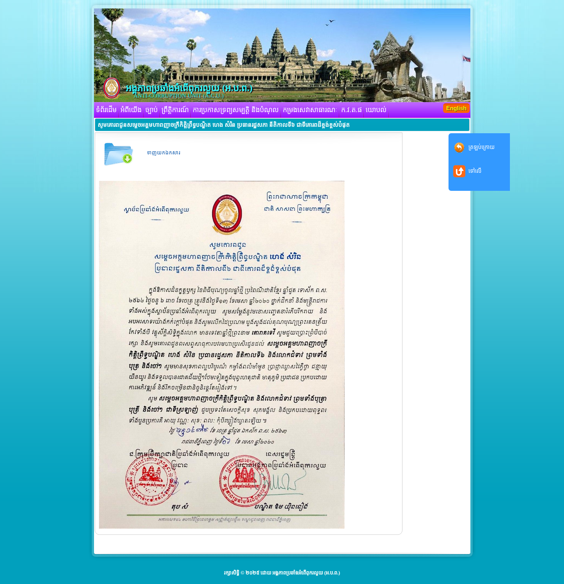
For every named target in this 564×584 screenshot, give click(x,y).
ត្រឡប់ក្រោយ (481, 147)
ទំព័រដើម (106, 110)
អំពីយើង (131, 110)
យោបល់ (376, 110)
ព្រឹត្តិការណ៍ (175, 110)
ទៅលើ (475, 171)
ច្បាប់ (151, 110)
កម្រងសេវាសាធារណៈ (310, 110)
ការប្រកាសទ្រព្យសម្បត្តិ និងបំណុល (236, 110)
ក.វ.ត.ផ (351, 110)
